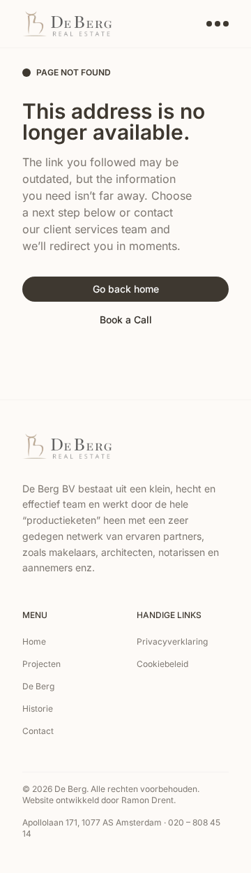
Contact (38, 731)
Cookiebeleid (162, 664)
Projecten (41, 664)
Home (34, 641)
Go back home (126, 289)
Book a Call (126, 319)
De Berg (38, 686)
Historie (37, 708)
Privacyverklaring (172, 641)
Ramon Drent (147, 800)
